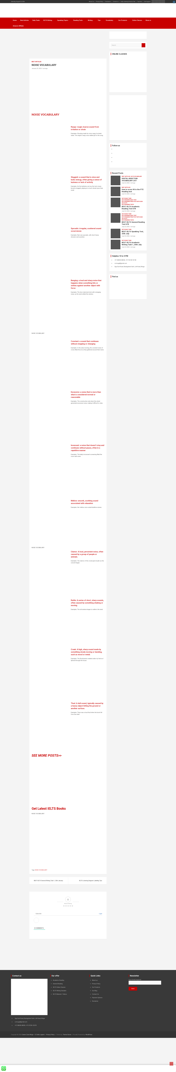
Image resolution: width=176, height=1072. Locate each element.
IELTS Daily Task (126, 198)
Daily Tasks (36, 20)
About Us (91, 1)
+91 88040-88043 (20, 1025)
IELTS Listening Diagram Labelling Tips (90, 880)
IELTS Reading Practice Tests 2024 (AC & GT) (132, 202)
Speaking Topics (62, 20)
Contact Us (95, 994)
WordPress (89, 1034)
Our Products (122, 20)
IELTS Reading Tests (128, 204)
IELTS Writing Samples (59, 990)
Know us (148, 20)
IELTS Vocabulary (136, 176)
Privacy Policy (99, 1)
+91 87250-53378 (31, 1025)
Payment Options (97, 997)
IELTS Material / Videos (60, 994)
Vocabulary (109, 20)
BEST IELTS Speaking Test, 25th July (133, 232)
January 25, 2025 (37, 68)
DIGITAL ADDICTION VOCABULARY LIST (130, 179)
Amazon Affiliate (18, 26)
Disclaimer (108, 1)
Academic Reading (58, 980)
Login (100, 913)
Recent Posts (117, 173)
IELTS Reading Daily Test (129, 200)
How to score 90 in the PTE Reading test (133, 190)
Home (15, 20)
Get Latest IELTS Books (49, 809)
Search (143, 45)
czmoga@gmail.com (21, 1022)
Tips (99, 20)
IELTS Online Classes (59, 987)
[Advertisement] (68, 45)
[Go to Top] (171, 1064)
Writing (90, 20)
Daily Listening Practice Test (128, 1)
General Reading (58, 984)
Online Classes (137, 20)
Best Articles (24, 20)
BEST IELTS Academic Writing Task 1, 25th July (132, 243)
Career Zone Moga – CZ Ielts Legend (33, 1034)
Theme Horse (67, 1034)
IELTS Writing (47, 20)
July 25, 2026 (125, 183)
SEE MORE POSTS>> (47, 755)
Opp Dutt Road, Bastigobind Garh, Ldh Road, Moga (30, 1018)
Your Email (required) (135, 980)
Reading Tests (78, 20)
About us (95, 980)
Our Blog (94, 990)
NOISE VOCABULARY (41, 870)
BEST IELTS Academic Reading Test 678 (131, 207)
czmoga (45, 68)
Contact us (116, 1)
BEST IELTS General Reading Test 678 (133, 223)
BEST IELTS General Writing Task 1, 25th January (48, 880)
